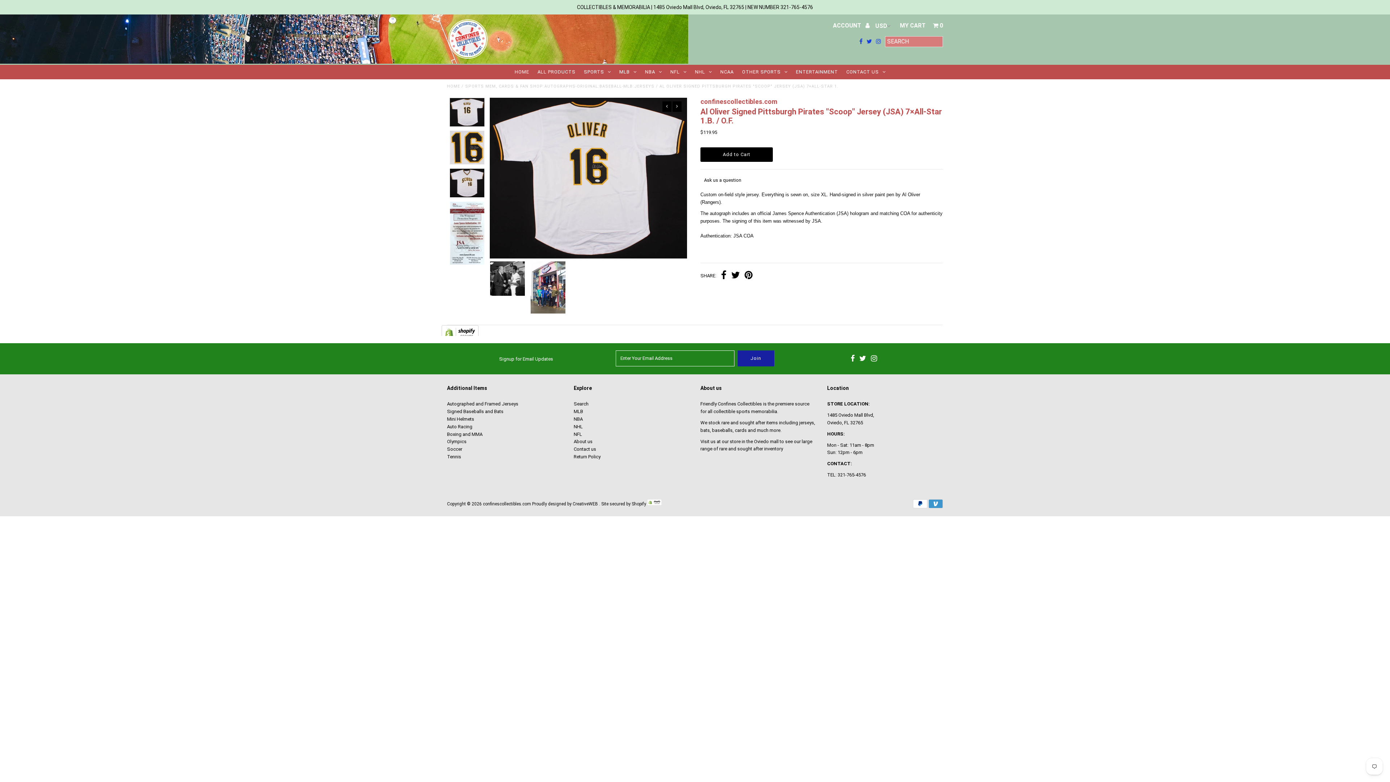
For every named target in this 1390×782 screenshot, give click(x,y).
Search (581, 404)
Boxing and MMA (465, 434)
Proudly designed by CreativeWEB (565, 503)
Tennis (454, 456)
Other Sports (761, 72)
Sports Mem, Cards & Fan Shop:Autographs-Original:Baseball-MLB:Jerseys (559, 86)
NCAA (727, 72)
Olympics (457, 441)
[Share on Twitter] (735, 276)
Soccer (454, 449)
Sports (594, 72)
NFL (675, 72)
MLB (624, 72)
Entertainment (817, 72)
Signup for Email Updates (526, 359)
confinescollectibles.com (507, 503)
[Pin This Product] (749, 276)
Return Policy (587, 456)
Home (522, 72)
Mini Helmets (460, 419)
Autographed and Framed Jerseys (482, 404)
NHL (700, 72)
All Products (557, 72)
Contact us (862, 72)
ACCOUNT (848, 25)
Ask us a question (722, 180)
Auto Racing (459, 426)
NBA (650, 72)
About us (583, 441)
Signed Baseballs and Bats (475, 411)
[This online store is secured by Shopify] (654, 503)
